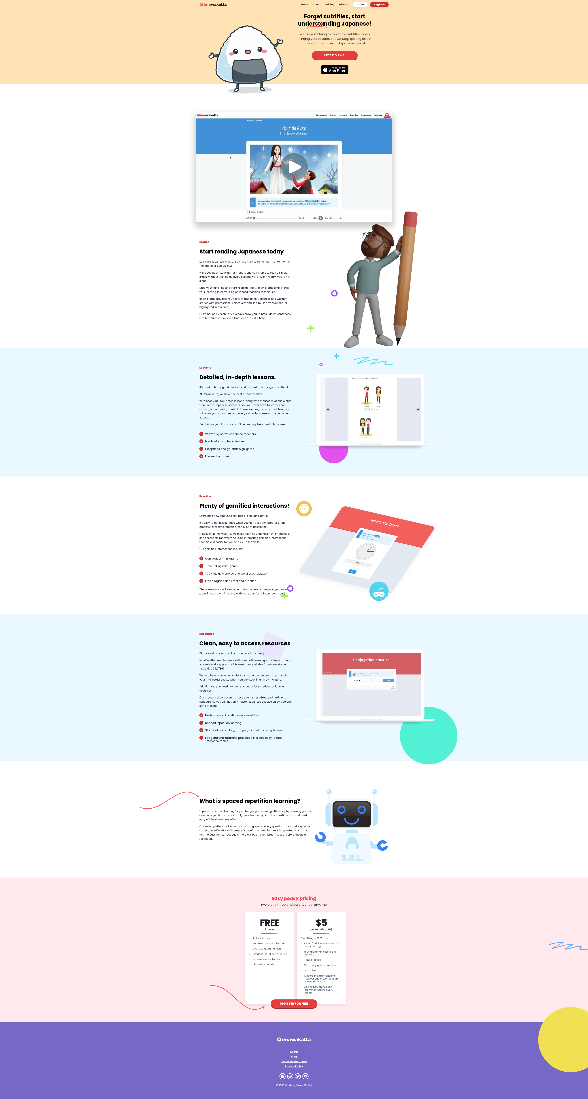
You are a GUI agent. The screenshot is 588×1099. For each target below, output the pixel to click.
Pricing (330, 4)
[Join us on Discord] (290, 1076)
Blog (294, 1056)
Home (304, 4)
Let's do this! (335, 55)
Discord (344, 4)
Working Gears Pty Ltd (298, 1085)
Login (360, 4)
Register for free (294, 1003)
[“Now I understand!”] (213, 4)
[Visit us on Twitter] (297, 1076)
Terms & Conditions (294, 1061)
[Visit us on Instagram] (282, 1076)
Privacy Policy (294, 1066)
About (317, 4)
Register (379, 4)
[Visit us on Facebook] (305, 1076)
